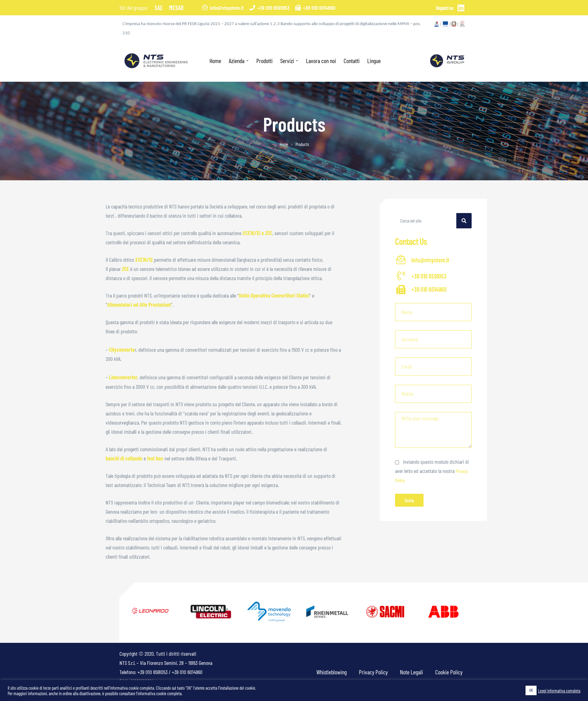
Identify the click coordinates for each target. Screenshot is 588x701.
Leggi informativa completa (559, 690)
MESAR (176, 7)
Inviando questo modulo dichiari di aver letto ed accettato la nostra (432, 470)
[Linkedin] (461, 7)
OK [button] (531, 690)
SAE (159, 7)
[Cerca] (464, 220)
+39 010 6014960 (187, 672)
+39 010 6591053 (153, 672)
